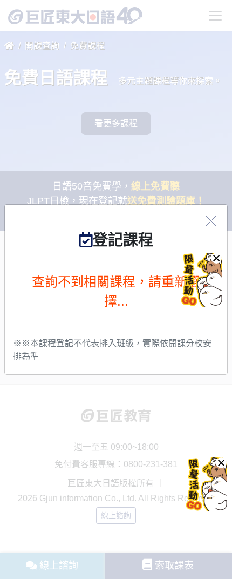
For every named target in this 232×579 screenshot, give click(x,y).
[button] (221, 462)
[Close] (211, 221)
